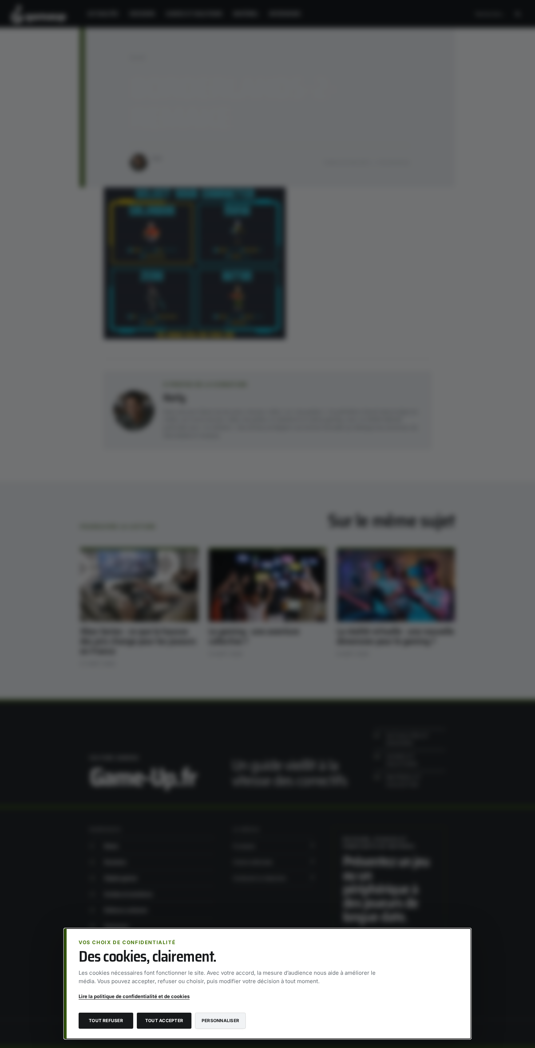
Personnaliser (220, 1020)
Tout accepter (164, 1020)
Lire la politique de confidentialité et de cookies (134, 996)
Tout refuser (106, 1020)
